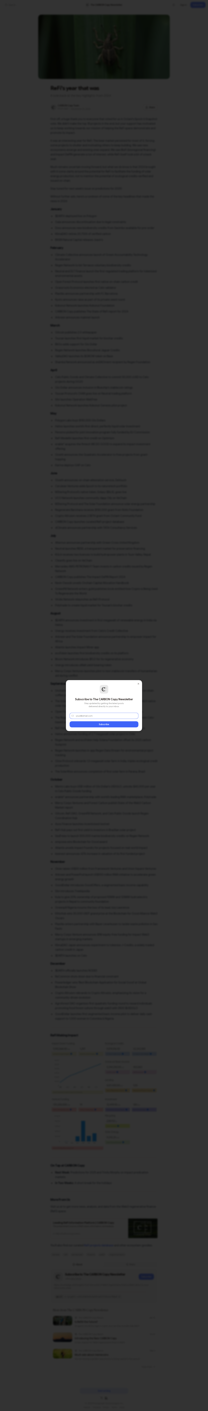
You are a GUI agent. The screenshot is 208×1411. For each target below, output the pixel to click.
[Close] (138, 684)
